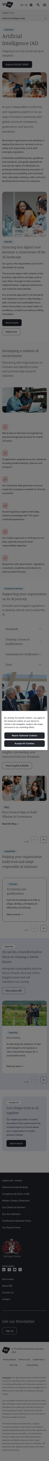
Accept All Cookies (24, 743)
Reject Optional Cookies (24, 735)
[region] (24, 730)
